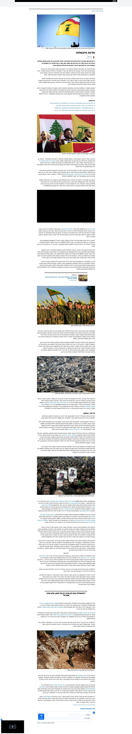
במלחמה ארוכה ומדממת (69, 435)
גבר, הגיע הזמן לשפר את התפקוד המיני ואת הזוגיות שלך (77, 110)
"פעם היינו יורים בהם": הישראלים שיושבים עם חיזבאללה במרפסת (74, 105)
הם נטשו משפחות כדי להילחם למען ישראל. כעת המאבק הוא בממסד (74, 108)
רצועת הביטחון (81, 704)
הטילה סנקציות (81, 675)
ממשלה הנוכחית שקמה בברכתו (49, 603)
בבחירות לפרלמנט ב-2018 (87, 613)
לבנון (89, 704)
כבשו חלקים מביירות (74, 503)
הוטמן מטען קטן (85, 511)
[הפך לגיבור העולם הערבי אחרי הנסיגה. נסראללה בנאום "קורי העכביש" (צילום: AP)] (66, 134)
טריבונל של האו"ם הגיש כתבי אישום (57, 402)
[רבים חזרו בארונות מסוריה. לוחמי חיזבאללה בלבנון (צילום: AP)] (66, 306)
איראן (86, 704)
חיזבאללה (93, 704)
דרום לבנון (75, 704)
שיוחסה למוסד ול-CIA (67, 509)
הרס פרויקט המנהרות (58, 685)
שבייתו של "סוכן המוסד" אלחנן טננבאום (76, 174)
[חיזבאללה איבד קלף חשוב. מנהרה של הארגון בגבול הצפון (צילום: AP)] (66, 651)
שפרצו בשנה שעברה (47, 607)
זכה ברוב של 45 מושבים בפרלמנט (63, 615)
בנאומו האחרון (46, 696)
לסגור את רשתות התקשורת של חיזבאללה (62, 501)
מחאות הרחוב (59, 607)
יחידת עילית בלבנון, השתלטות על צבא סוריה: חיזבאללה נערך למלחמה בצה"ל (71, 103)
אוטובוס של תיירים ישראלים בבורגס (84, 520)
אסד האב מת (91, 229)
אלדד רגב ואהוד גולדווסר (76, 429)
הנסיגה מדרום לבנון (67, 229)
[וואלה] (66, 1)
